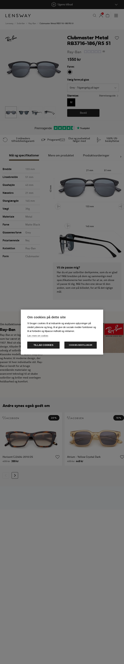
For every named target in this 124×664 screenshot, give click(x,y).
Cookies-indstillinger (80, 345)
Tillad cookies (43, 345)
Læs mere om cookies (37, 336)
